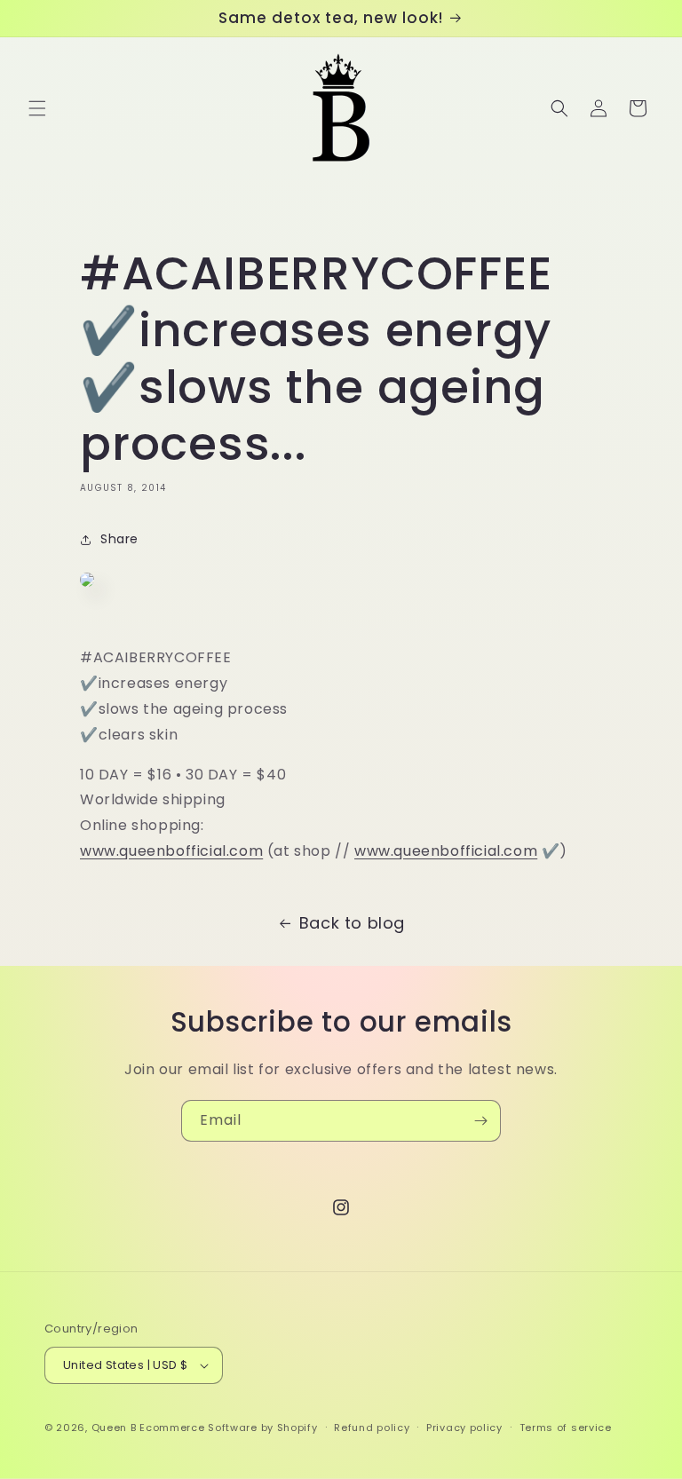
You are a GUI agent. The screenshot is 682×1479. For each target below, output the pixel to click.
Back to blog (352, 923)
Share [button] (119, 539)
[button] (37, 108)
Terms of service (565, 1427)
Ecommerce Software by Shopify (228, 1427)
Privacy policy (464, 1427)
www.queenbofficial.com (171, 851)
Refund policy (371, 1427)
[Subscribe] (480, 1121)
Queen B (114, 1427)
